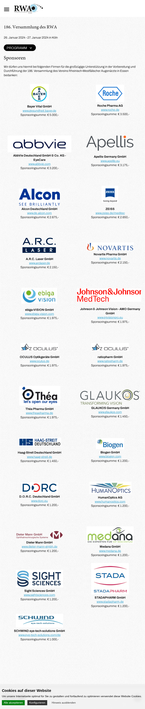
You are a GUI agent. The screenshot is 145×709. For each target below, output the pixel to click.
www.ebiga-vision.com (39, 313)
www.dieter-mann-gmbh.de (39, 546)
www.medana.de (110, 550)
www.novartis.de (110, 258)
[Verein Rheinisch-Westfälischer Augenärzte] (28, 12)
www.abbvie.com (40, 164)
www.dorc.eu (39, 500)
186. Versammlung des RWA (30, 27)
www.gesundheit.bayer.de (39, 110)
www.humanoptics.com (110, 501)
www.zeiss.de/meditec (110, 213)
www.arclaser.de (39, 263)
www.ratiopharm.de (110, 361)
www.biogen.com (110, 456)
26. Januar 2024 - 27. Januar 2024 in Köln (31, 37)
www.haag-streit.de (39, 456)
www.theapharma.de (39, 413)
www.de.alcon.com (39, 213)
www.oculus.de (39, 361)
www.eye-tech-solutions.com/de (40, 635)
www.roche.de (110, 109)
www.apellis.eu (110, 161)
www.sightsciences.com (39, 595)
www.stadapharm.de (110, 601)
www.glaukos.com (110, 412)
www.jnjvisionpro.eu (110, 317)
